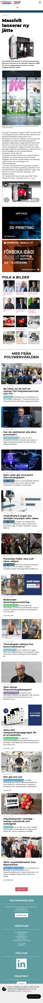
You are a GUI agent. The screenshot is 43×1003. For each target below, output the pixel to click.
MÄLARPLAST (7, 328)
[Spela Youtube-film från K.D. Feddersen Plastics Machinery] (21, 321)
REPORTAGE (21, 933)
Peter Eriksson (20, 292)
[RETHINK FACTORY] (34, 337)
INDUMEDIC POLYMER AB (32, 312)
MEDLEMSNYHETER (21, 936)
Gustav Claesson (33, 292)
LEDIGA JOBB (21, 944)
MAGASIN (21, 945)
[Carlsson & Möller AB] (21, 337)
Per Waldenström (21, 310)
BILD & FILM (21, 938)
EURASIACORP (20, 294)
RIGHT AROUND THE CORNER (21, 941)
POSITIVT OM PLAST (21, 939)
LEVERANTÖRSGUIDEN (21, 932)
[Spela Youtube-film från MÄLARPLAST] (9, 321)
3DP (4, 311)
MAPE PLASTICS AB (8, 294)
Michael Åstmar (7, 310)
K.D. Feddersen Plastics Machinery (21, 328)
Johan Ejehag (32, 310)
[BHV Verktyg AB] (34, 321)
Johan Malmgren (8, 292)
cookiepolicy (26, 991)
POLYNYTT (21, 935)
